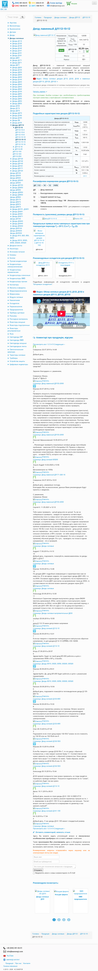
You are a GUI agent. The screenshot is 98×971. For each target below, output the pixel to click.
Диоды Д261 (15, 58)
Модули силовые (16, 297)
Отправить (38, 870)
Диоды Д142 (17, 48)
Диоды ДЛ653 (17, 194)
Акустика (13, 22)
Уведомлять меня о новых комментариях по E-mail (55, 873)
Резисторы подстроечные (20, 325)
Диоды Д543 (17, 89)
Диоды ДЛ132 (17, 161)
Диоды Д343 (17, 84)
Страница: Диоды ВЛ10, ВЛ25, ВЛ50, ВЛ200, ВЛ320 (53, 663)
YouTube (10, 955)
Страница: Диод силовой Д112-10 (46, 628)
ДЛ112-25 (18, 149)
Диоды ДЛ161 (17, 166)
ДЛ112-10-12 (20, 139)
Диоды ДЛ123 (17, 170)
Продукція (9, 963)
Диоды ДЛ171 (17, 168)
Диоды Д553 (17, 101)
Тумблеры (14, 358)
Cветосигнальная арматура (15, 350)
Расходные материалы (19, 319)
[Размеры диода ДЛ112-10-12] (78, 218)
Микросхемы (15, 294)
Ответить (45, 380)
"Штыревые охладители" (42, 284)
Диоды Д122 (17, 43)
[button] (71, 3)
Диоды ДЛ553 (17, 192)
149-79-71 (38, 5)
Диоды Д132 (17, 46)
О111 (85, 176)
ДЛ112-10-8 (19, 134)
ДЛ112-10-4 (19, 130)
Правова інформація (10, 966)
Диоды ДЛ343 (15, 182)
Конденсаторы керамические (14, 270)
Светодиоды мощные (18, 343)
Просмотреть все (39, 344)
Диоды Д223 (17, 67)
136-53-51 (21, 5)
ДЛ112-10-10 (20, 137)
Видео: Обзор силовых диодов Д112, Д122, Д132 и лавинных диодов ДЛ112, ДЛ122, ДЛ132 (58, 293)
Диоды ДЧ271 (17, 216)
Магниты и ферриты (18, 287)
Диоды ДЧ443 (17, 226)
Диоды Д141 (17, 50)
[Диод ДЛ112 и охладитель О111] (43, 263)
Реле (12, 334)
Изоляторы (14, 248)
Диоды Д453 (17, 98)
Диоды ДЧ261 (17, 211)
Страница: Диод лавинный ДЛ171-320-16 (49, 474)
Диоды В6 (16, 120)
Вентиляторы (15, 25)
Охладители (14, 303)
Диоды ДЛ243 (17, 180)
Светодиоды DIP (16, 337)
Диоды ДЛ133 (15, 173)
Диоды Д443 (17, 86)
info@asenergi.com (57, 5)
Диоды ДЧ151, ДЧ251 (20, 209)
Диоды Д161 (17, 55)
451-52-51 (21, 3)
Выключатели (15, 29)
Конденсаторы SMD (17, 278)
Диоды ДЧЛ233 (16, 230)
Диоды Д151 (17, 53)
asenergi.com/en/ (13, 959)
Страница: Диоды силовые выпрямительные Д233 (52, 613)
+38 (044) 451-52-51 (13, 948)
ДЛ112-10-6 (19, 132)
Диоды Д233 (17, 72)
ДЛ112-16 (18, 146)
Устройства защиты (17, 361)
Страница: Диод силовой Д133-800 (46, 699)
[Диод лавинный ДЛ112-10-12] (49, 35)
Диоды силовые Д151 (40, 897)
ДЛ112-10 (19, 127)
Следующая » (59, 344)
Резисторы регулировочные (14, 329)
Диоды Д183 (17, 115)
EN (2, 9)
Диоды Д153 (17, 91)
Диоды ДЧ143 (15, 218)
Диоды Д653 (17, 103)
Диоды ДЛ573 (15, 204)
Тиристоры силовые (17, 355)
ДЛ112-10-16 (20, 144)
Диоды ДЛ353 (15, 190)
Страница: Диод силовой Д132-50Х (46, 741)
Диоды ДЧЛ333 (16, 233)
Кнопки (12, 258)
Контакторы (14, 284)
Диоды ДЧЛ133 (16, 228)
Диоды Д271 (17, 62)
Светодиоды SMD (17, 340)
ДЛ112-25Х (17, 156)
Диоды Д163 (15, 106)
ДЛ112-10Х (17, 151)
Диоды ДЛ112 (18, 125)
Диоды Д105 (17, 122)
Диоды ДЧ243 (17, 221)
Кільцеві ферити (59, 894)
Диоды (12, 35)
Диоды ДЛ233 (15, 175)
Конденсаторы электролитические (15, 265)
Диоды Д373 (17, 113)
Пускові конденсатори (18, 261)
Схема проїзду (56, 3)
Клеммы (13, 255)
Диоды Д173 (15, 108)
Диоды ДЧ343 (17, 223)
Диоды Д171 (17, 60)
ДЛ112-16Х (17, 154)
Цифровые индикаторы (19, 364)
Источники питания (17, 251)
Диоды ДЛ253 (17, 187)
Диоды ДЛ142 (17, 163)
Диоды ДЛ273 (15, 202)
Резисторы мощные (17, 322)
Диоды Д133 (17, 70)
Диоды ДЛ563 (15, 197)
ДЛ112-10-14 (20, 142)
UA (5, 9)
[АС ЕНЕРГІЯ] (5, 4)
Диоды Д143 (17, 79)
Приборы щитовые (17, 312)
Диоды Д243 (17, 82)
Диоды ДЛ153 (17, 185)
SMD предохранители (78, 897)
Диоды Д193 (17, 118)
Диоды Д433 (17, 77)
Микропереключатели (18, 291)
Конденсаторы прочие (18, 281)
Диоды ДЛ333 (15, 178)
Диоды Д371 (15, 65)
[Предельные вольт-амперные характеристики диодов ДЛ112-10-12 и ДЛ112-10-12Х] (39, 237)
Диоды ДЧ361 (17, 214)
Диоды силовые (17, 38)
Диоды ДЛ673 (15, 206)
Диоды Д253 (17, 94)
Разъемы (13, 316)
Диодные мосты (16, 245)
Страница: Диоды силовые (43, 546)
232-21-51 (38, 3)
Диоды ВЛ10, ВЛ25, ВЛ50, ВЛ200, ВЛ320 (18, 241)
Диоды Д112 (17, 41)
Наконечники (15, 300)
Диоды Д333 (17, 74)
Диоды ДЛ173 (15, 199)
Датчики (13, 32)
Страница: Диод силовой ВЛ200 (45, 459)
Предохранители (16, 309)
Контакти (26, 963)
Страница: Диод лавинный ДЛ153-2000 (48, 383)
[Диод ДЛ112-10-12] (49, 218)
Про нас (18, 963)
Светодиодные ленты (18, 346)
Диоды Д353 (17, 96)
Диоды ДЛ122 (17, 158)
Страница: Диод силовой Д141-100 (46, 811)
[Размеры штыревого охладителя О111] (43, 270)
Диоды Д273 (15, 110)
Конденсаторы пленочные (20, 275)
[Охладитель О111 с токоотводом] (65, 263)
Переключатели (16, 306)
